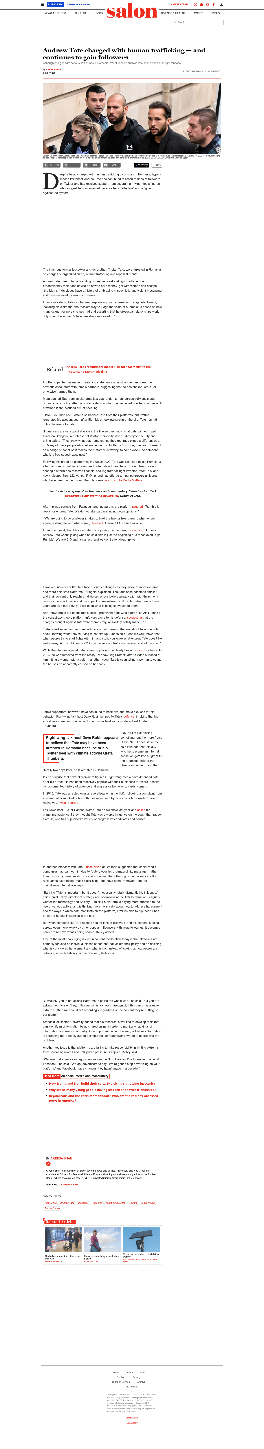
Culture (81, 13)
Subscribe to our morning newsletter (91, 496)
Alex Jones (50, 1203)
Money (198, 13)
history (137, 650)
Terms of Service (121, 1382)
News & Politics (55, 13)
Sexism (133, 1203)
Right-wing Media (115, 1203)
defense (129, 716)
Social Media (147, 1203)
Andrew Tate (67, 1203)
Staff (142, 1373)
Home (115, 1373)
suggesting (134, 617)
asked (141, 810)
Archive (141, 1382)
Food (99, 13)
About (129, 1373)
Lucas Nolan (92, 867)
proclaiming (135, 530)
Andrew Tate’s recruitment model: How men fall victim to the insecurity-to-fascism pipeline (109, 369)
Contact (121, 1377)
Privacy (136, 1377)
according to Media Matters (123, 480)
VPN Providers (132, 1418)
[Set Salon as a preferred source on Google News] (141, 165)
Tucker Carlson (52, 1208)
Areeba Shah (53, 70)
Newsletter (179, 5)
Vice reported (69, 803)
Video (216, 13)
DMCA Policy (132, 1423)
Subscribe (55, 5)
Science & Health (173, 13)
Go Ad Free (132, 1387)
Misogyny (82, 1203)
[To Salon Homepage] (132, 10)
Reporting (97, 1203)
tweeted (137, 507)
